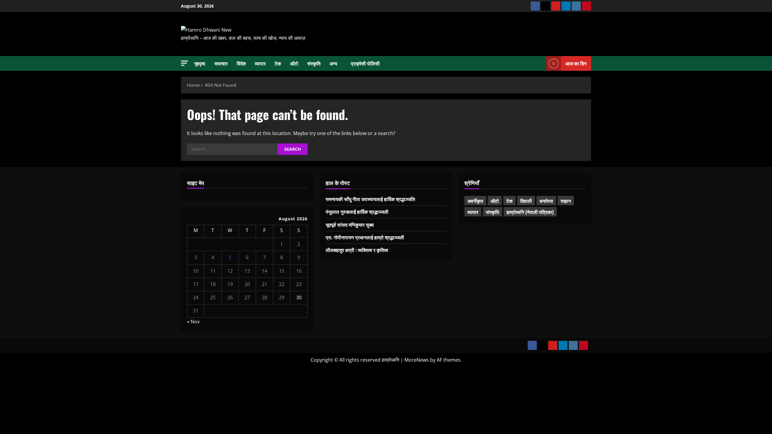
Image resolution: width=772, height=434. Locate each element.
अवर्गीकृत (475, 200)
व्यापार (260, 63)
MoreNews (416, 360)
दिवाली (526, 200)
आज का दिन (576, 63)
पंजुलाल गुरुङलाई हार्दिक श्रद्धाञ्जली (357, 211)
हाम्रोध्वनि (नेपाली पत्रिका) (530, 211)
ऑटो (294, 63)
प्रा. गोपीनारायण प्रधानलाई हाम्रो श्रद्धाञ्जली (365, 237)
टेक (278, 63)
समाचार (221, 63)
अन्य (333, 63)
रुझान (566, 200)
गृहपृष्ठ (199, 63)
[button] (184, 63)
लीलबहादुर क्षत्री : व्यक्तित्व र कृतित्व (357, 249)
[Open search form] (540, 63)
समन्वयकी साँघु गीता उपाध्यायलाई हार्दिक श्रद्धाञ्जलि (370, 199)
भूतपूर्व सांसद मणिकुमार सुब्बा (350, 224)
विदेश (241, 63)
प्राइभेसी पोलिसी (365, 63)
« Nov (193, 321)
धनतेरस (546, 200)
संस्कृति (314, 63)
